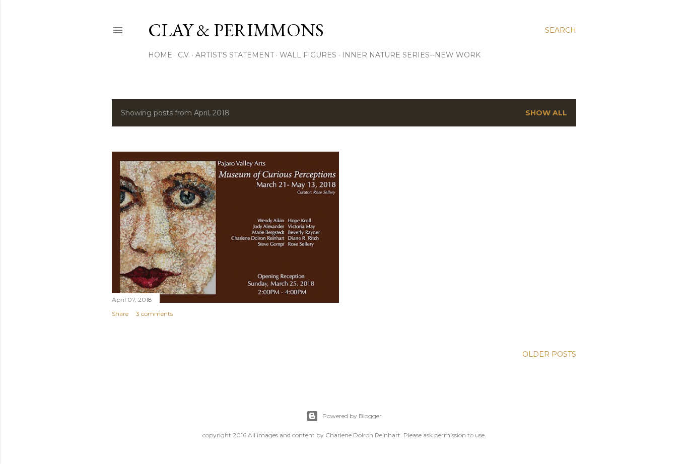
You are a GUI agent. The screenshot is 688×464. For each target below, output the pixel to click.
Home (160, 54)
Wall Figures (308, 54)
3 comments (154, 313)
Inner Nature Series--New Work (411, 54)
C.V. (184, 54)
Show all (546, 112)
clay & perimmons (236, 30)
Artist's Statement (234, 54)
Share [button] (120, 313)
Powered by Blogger (352, 416)
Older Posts (549, 354)
